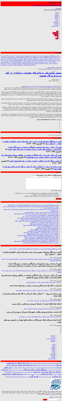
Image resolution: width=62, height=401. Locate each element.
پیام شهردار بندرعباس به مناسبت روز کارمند (47, 228)
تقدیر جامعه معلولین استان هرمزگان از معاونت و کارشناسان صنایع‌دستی (40, 239)
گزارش (56, 20)
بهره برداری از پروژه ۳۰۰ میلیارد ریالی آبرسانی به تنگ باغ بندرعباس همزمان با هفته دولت (36, 213)
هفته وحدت (28, 376)
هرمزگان (34, 376)
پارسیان (23, 376)
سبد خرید (53, 340)
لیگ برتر (37, 374)
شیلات (10, 372)
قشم (40, 374)
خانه (57, 31)
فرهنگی (56, 18)
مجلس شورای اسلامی (31, 374)
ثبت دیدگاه (58, 198)
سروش (56, 35)
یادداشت (56, 23)
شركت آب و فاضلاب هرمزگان (13, 369)
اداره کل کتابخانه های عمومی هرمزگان (23, 365)
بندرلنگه (59, 369)
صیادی (55, 374)
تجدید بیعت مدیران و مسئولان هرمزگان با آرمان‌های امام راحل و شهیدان (40, 225)
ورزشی (56, 19)
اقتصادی (56, 16)
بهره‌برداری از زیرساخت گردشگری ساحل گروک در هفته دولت (42, 231)
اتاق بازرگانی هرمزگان (33, 363)
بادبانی (15, 367)
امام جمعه (54, 367)
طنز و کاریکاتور (54, 26)
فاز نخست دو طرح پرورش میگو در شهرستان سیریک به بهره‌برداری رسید (26, 63)
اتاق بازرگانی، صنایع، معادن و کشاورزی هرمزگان (49, 363)
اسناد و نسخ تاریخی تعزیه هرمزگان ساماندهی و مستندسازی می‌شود (41, 238)
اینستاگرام (55, 34)
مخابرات (25, 374)
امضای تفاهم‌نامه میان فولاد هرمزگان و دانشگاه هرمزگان (44, 229)
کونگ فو (7, 376)
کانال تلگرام (55, 32)
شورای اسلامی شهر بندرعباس (27, 372)
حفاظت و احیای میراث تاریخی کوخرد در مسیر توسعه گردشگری (42, 234)
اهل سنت (19, 367)
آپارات (56, 38)
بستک (13, 367)
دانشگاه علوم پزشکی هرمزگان (34, 370)
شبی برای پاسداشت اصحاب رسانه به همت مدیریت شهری (44, 223)
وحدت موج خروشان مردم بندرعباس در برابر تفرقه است (44, 222)
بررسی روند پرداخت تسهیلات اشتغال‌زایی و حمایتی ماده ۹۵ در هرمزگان (40, 242)
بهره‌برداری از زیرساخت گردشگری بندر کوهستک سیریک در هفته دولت (40, 232)
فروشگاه (53, 341)
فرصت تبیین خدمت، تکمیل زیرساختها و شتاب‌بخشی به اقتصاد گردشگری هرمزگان (37, 235)
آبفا (60, 363)
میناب (50, 376)
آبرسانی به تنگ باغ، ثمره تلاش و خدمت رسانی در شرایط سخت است (30, 60)
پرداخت (53, 337)
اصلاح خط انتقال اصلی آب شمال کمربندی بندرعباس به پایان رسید (42, 215)
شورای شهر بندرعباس (16, 372)
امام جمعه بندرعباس (28, 367)
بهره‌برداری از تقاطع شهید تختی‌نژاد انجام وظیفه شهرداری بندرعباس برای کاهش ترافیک (36, 221)
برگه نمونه (52, 335)
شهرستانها (55, 22)
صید (53, 374)
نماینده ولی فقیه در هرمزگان (43, 376)
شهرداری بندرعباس (40, 372)
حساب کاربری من (50, 338)
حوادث (56, 13)
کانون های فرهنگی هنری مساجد (15, 376)
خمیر (47, 369)
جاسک (57, 369)
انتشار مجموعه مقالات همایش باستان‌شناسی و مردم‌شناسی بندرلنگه (41, 236)
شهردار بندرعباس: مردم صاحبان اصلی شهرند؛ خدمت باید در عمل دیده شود (39, 219)
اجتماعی (56, 15)
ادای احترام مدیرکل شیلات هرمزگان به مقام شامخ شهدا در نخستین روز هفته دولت (37, 218)
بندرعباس (8, 367)
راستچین (51, 396)
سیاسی (56, 12)
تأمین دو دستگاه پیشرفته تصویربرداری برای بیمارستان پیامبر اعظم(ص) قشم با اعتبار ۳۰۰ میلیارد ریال (33, 55)
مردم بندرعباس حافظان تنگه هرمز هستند (48, 226)
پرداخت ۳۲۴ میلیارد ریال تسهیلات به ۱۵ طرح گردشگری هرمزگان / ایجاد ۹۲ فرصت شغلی (36, 241)
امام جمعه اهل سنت (48, 367)
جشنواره (53, 369)
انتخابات (22, 367)
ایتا (57, 37)
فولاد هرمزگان (46, 374)
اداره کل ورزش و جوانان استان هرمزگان (45, 365)
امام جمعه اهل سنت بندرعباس (38, 367)
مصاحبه (56, 24)
